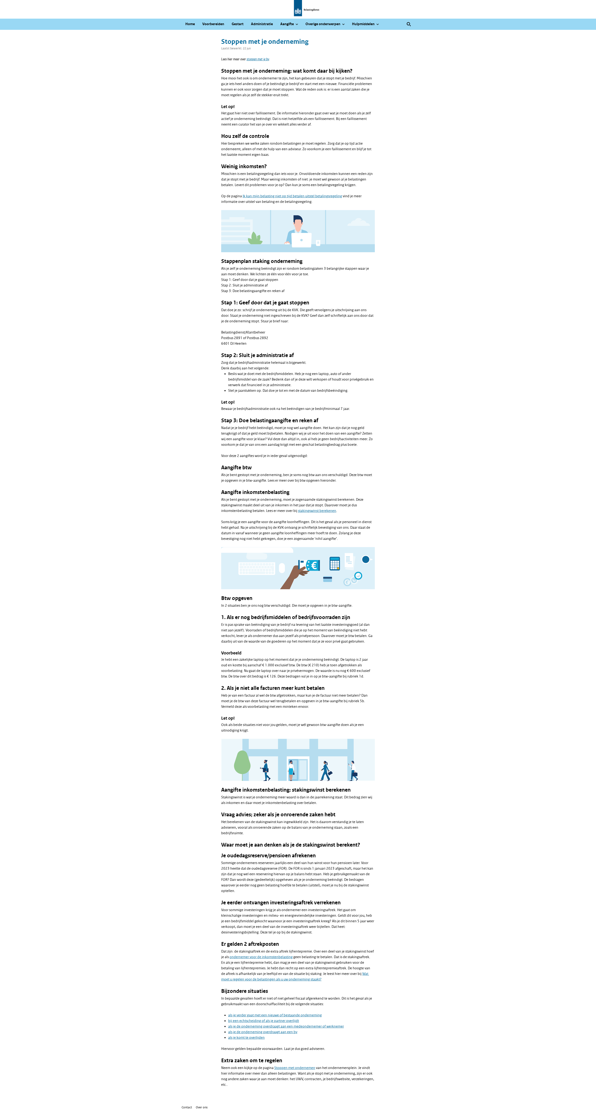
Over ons (202, 1107)
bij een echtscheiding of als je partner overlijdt (263, 1021)
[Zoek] (408, 24)
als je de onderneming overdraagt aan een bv (262, 1032)
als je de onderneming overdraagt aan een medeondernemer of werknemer (286, 1026)
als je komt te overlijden (246, 1037)
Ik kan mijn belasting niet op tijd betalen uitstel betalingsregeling (292, 196)
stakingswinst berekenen (317, 511)
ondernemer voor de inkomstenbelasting (261, 957)
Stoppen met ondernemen (294, 1068)
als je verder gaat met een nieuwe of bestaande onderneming (275, 1015)
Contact (187, 1107)
